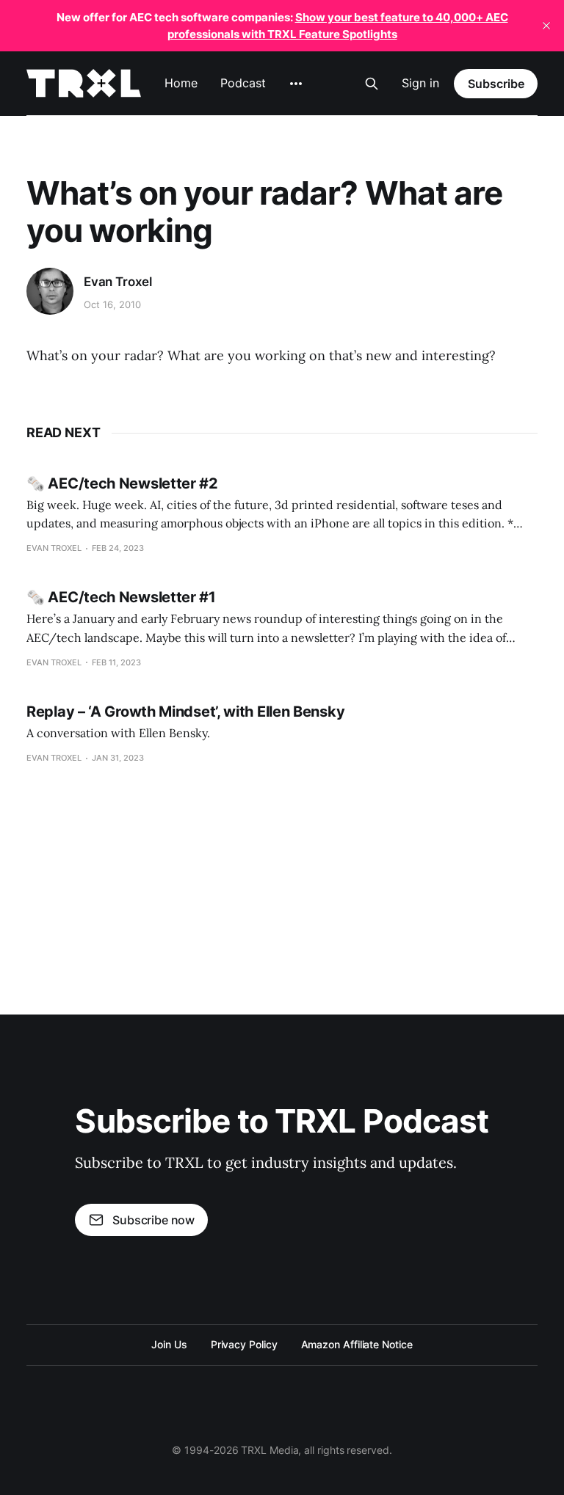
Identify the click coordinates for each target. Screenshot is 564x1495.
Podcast (242, 83)
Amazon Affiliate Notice (357, 1344)
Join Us (169, 1344)
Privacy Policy (244, 1344)
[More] (296, 84)
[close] (546, 25)
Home (181, 83)
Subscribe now (153, 1220)
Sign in (420, 83)
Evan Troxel (118, 281)
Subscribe (496, 83)
